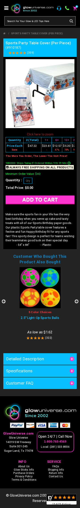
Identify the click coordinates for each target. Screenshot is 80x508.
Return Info (56, 473)
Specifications (19, 370)
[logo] (40, 412)
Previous (3, 301)
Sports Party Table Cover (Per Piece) (37, 33)
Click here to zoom (40, 134)
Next (76, 301)
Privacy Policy (23, 476)
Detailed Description (25, 358)
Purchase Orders (23, 473)
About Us (24, 466)
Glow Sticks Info (24, 469)
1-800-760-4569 (55, 441)
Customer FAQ (19, 383)
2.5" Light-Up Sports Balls (40, 318)
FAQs (55, 466)
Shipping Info (56, 469)
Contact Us (56, 476)
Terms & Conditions (23, 479)
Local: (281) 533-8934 (55, 446)
